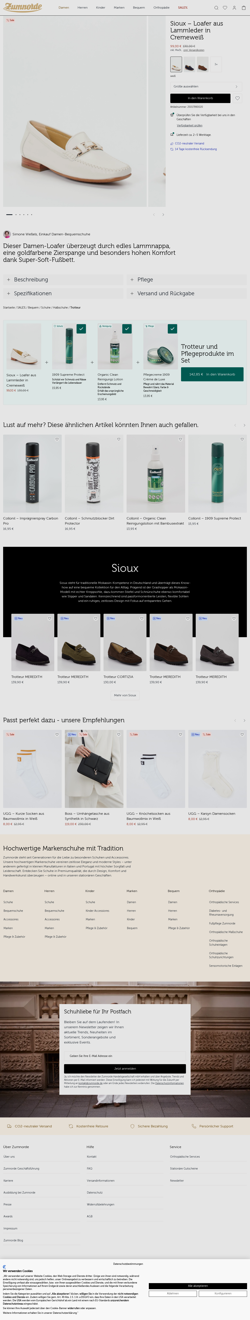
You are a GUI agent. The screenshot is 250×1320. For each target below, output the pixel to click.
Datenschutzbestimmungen (128, 1264)
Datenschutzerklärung (65, 1313)
